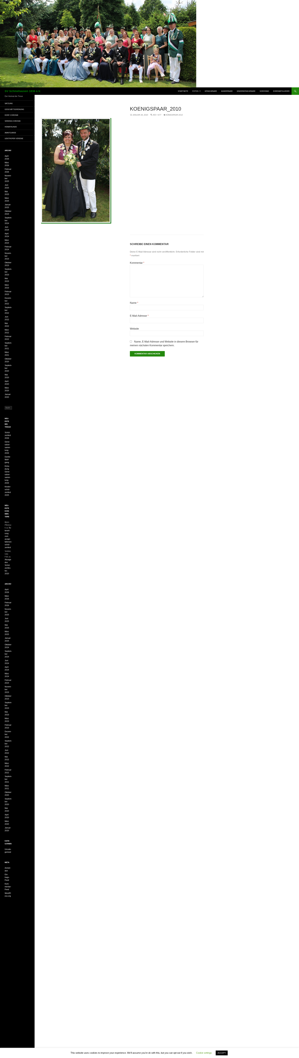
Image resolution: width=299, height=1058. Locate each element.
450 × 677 (157, 115)
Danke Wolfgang (7, 460)
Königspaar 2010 (174, 115)
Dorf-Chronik (11, 115)
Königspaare (211, 91)
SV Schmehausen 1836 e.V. (23, 91)
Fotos (195, 91)
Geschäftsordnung (14, 109)
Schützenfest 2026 (8, 435)
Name (134, 303)
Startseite (183, 91)
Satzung (9, 103)
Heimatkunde (11, 127)
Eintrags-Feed (7, 877)
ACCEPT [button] (222, 1053)
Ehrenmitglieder (281, 91)
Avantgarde (10, 133)
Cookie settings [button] (204, 1052)
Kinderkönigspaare (246, 91)
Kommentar (137, 263)
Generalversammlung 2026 (7, 447)
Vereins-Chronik (13, 121)
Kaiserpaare (227, 91)
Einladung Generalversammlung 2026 (7, 474)
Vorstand (264, 91)
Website (134, 328)
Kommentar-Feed (8, 887)
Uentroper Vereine (14, 138)
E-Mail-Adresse (139, 315)
